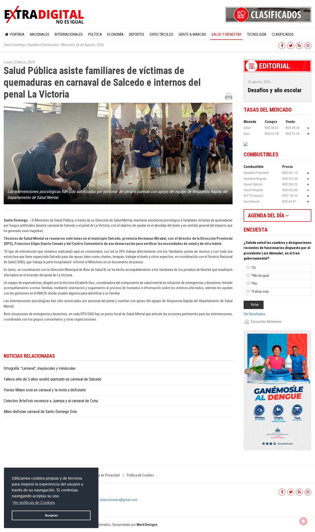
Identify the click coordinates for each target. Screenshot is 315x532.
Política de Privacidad (105, 475)
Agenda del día (266, 215)
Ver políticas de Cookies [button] (34, 503)
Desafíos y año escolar (275, 90)
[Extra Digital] (45, 15)
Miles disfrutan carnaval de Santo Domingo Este (40, 411)
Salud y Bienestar (226, 34)
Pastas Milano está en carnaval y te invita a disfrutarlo (45, 390)
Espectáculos (161, 34)
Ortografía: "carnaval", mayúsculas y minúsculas (40, 368)
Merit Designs (147, 525)
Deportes (136, 34)
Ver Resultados (254, 314)
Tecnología (256, 34)
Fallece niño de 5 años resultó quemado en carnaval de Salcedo (52, 379)
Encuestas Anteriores (266, 321)
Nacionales (39, 34)
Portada (16, 34)
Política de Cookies (140, 475)
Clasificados (283, 34)
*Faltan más (260, 291)
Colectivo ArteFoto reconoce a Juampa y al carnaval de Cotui (51, 401)
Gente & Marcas (192, 34)
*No (254, 283)
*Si (253, 268)
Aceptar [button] (51, 515)
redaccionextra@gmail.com (118, 500)
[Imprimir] (229, 96)
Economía (115, 34)
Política (95, 34)
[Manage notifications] (303, 521)
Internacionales (69, 34)
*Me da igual (260, 275)
